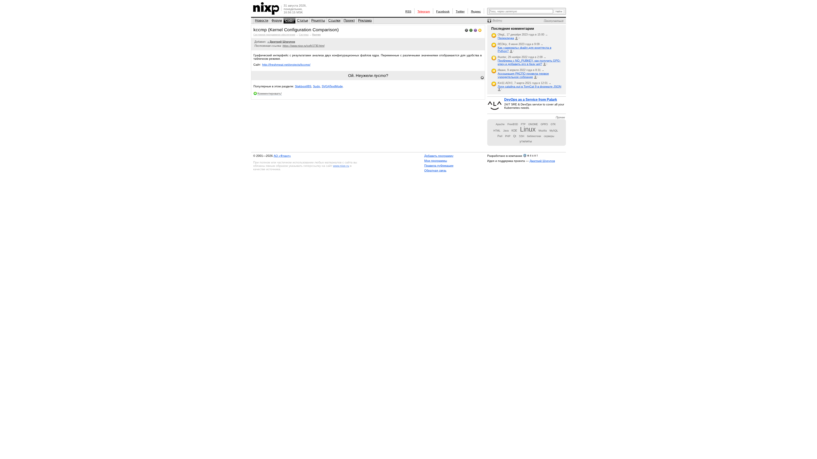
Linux (528, 129)
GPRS (544, 124)
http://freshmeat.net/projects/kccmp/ (286, 64)
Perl (499, 136)
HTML (496, 130)
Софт (289, 20)
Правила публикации (438, 165)
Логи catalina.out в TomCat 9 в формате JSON (529, 86)
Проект (349, 20)
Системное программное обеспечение (274, 34)
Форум (276, 20)
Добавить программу (438, 155)
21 (519, 38)
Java (506, 130)
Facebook (443, 11)
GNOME (533, 124)
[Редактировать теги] (482, 77)
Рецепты (318, 20)
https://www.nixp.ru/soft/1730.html (303, 45)
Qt (514, 136)
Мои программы (435, 160)
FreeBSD (512, 124)
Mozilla (542, 130)
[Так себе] (471, 30)
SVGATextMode (332, 86)
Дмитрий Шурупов (542, 161)
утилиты (526, 141)
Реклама (365, 20)
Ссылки (334, 20)
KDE (514, 130)
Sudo (316, 86)
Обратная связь (435, 170)
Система (304, 34)
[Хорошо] (475, 30)
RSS (408, 11)
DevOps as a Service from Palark (530, 99)
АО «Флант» (282, 155)
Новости (261, 20)
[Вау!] (479, 30)
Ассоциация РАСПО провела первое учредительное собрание (523, 75)
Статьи (302, 20)
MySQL (554, 130)
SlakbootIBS (303, 86)
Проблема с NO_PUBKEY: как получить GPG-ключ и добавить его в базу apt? (529, 62)
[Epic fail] (466, 30)
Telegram (423, 11)
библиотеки (534, 136)
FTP (523, 124)
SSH (521, 136)
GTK (553, 124)
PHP (507, 136)
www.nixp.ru (341, 165)
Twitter (460, 11)
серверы (549, 136)
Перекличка (506, 38)
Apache (500, 124)
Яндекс (476, 11)
